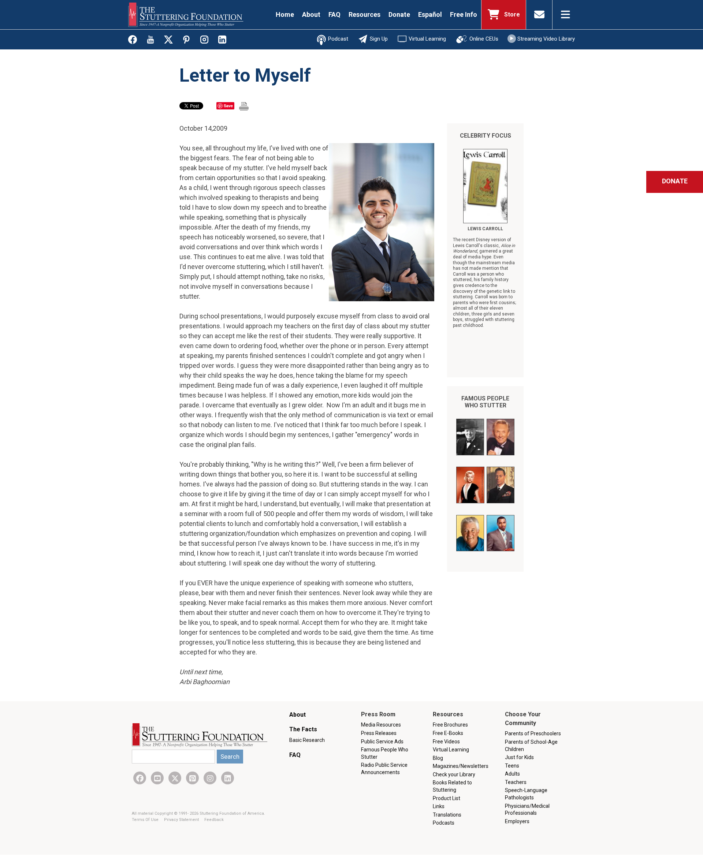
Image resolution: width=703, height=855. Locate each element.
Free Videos (446, 741)
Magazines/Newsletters (460, 766)
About (311, 14)
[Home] (185, 14)
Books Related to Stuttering (452, 786)
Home (285, 14)
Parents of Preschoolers (533, 733)
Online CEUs (483, 39)
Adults (512, 774)
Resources (364, 14)
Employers (517, 821)
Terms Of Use (146, 819)
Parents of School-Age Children (531, 745)
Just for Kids (519, 757)
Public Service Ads (382, 741)
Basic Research (307, 740)
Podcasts (443, 823)
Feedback (214, 819)
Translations (447, 815)
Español (430, 14)
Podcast (338, 39)
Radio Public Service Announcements (384, 768)
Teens (512, 766)
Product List (446, 798)
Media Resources (381, 725)
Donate (399, 14)
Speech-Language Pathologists (526, 793)
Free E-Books (448, 733)
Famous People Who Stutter (485, 402)
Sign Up (379, 39)
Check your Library (454, 774)
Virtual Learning (427, 39)
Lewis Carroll (485, 228)
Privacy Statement (182, 819)
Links (439, 806)
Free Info (463, 14)
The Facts (303, 729)
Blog (438, 758)
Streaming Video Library (546, 39)
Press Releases (379, 733)
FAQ (334, 14)
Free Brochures (450, 725)
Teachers (516, 782)
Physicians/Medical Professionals (527, 809)
